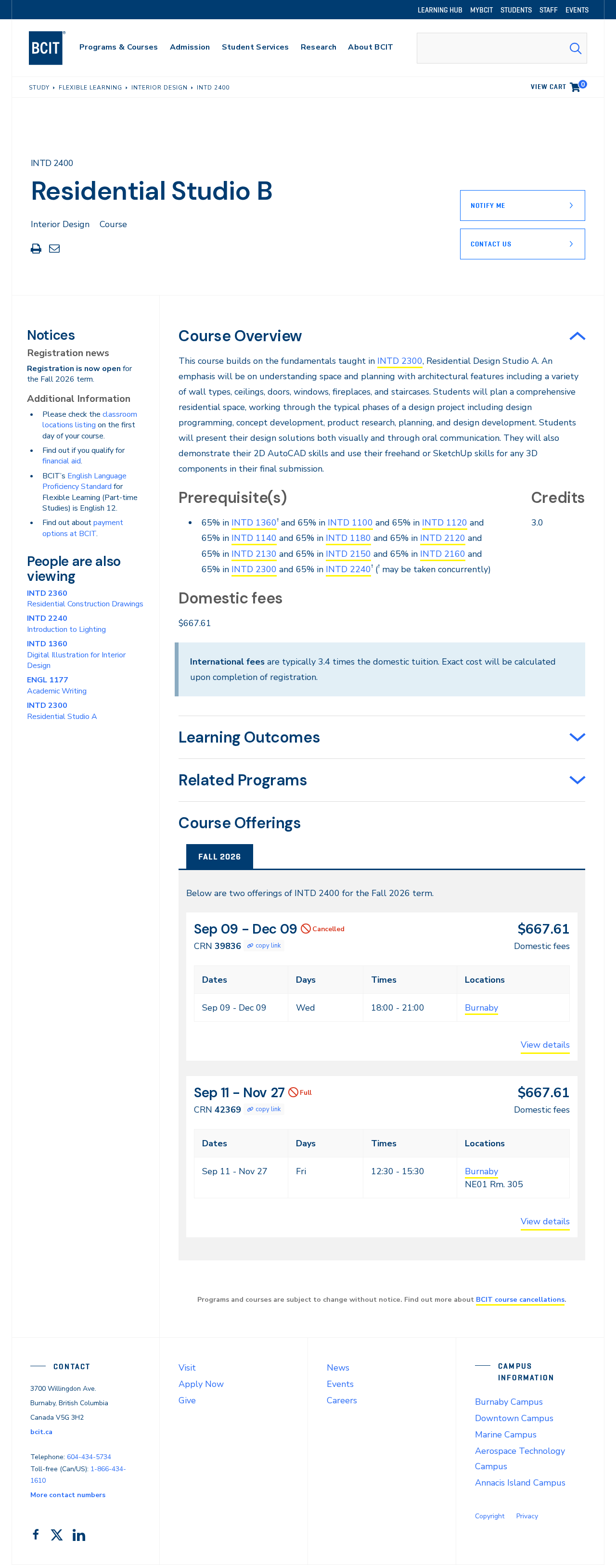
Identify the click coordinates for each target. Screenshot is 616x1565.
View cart (558, 85)
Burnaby (481, 1007)
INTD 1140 (254, 538)
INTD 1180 (348, 538)
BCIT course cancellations (520, 1299)
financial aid (61, 461)
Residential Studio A (62, 710)
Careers (342, 1400)
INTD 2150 (348, 554)
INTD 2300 (400, 361)
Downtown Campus (514, 1418)
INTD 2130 (254, 554)
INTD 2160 (442, 554)
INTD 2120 (442, 538)
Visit (187, 1367)
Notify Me (488, 205)
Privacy (527, 1516)
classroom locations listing (89, 419)
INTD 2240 (348, 569)
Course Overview (240, 336)
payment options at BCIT (82, 528)
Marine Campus (506, 1434)
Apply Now (201, 1384)
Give (187, 1400)
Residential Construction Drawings (85, 598)
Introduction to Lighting (66, 623)
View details (545, 1045)
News (338, 1367)
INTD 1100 (350, 522)
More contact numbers (67, 1495)
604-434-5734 (89, 1457)
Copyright (489, 1516)
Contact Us (491, 244)
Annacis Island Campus (520, 1482)
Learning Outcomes (249, 737)
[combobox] (502, 48)
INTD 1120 (444, 522)
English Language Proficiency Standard (84, 481)
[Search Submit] (575, 48)
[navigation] (56, 48)
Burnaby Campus (509, 1402)
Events (340, 1384)
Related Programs (243, 780)
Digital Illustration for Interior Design (76, 655)
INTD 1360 (254, 522)
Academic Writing (57, 685)
